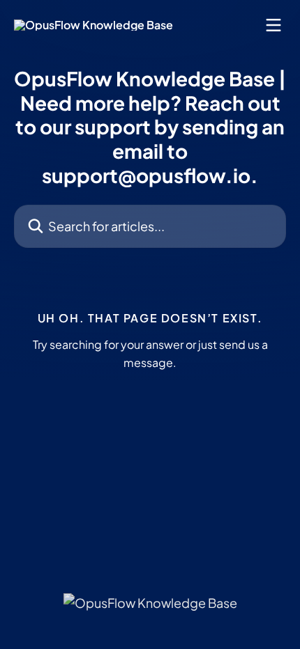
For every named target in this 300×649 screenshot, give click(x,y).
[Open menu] (273, 25)
